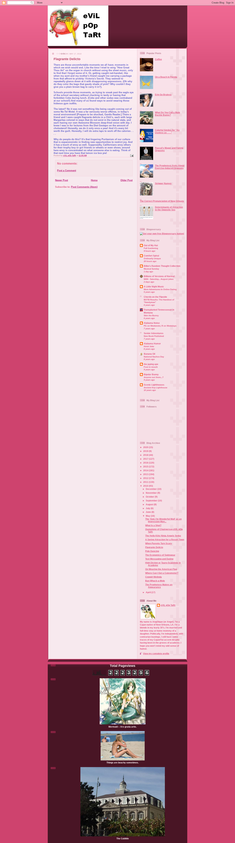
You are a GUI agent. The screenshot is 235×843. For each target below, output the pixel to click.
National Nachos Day (154, 357)
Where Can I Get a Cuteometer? (161, 573)
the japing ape (151, 364)
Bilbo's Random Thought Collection (162, 266)
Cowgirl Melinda (153, 577)
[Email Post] (131, 155)
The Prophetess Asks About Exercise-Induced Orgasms (169, 166)
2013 (146, 474)
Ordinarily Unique (152, 258)
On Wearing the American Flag (161, 569)
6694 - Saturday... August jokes (158, 279)
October (150, 497)
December (151, 489)
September (152, 500)
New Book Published (154, 336)
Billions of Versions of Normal (159, 276)
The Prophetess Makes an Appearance (158, 585)
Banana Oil (149, 354)
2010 (146, 486)
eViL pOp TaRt (168, 605)
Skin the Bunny (151, 315)
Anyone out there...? (154, 377)
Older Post (126, 180)
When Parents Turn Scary (158, 543)
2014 (146, 470)
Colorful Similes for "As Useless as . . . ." (167, 131)
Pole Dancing (152, 551)
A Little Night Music (154, 286)
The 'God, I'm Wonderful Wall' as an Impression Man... (163, 520)
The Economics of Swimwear (160, 555)
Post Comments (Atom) (84, 187)
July (148, 508)
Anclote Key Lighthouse (155, 387)
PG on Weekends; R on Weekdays (160, 326)
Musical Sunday (151, 269)
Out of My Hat (151, 245)
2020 (146, 447)
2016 (146, 462)
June (148, 512)
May (148, 516)
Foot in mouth (151, 367)
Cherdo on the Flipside (155, 297)
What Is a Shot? (153, 525)
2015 (146, 466)
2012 (146, 478)
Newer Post (61, 180)
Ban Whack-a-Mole (155, 581)
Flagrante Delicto (154, 547)
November (151, 493)
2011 (146, 482)
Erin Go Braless (163, 94)
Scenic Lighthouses (154, 385)
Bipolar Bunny (151, 374)
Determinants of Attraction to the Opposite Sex (169, 208)
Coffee (158, 59)
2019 (146, 451)
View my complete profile (156, 653)
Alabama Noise (152, 323)
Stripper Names (163, 183)
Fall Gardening (151, 248)
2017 (146, 459)
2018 (146, 455)
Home (94, 180)
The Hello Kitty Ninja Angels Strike (163, 535)
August (150, 504)
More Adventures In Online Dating (160, 289)
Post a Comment (66, 170)
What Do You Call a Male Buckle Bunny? (167, 113)
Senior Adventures (153, 333)
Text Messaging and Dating (159, 559)
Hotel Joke (149, 346)
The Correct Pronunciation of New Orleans (162, 201)
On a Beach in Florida (166, 77)
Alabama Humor (152, 343)
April (148, 592)
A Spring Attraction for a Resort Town (164, 539)
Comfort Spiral (151, 255)
